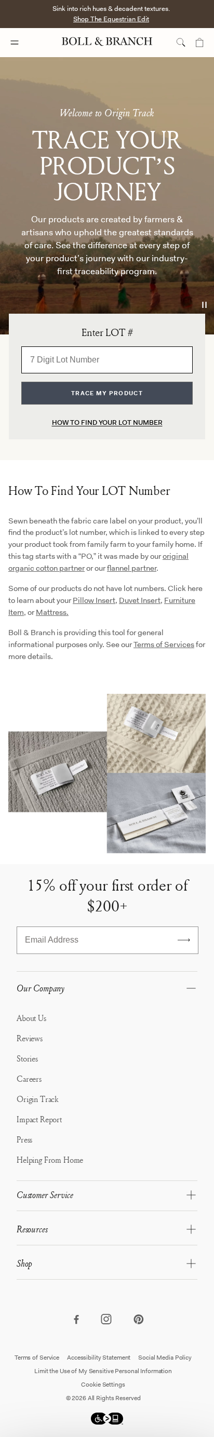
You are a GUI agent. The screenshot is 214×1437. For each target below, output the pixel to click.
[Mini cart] (199, 42)
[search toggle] (181, 42)
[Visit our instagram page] (107, 1320)
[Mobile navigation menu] (23, 42)
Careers (29, 1078)
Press (24, 1139)
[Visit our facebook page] (76, 1320)
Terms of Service (37, 1357)
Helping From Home (50, 1159)
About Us (31, 1018)
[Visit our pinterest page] (138, 1320)
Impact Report (39, 1119)
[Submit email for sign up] (184, 940)
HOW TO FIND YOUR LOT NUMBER (107, 422)
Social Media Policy (165, 1357)
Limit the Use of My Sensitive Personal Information (103, 1371)
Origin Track (37, 1099)
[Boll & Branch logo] (107, 42)
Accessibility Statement (98, 1357)
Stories (27, 1058)
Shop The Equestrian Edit (111, 19)
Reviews (30, 1038)
